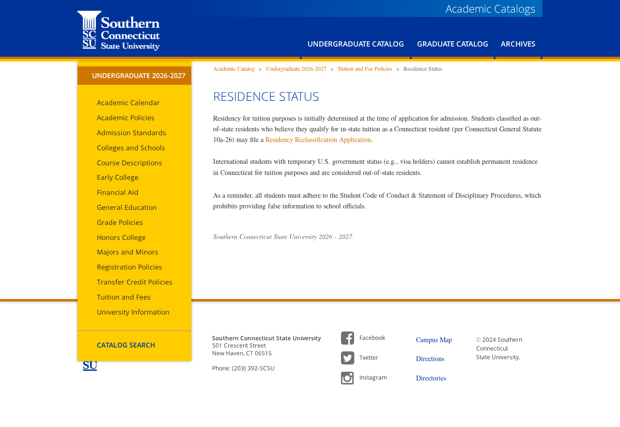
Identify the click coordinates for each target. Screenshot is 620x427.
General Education (127, 207)
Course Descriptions (129, 162)
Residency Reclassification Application (318, 139)
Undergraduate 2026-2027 (139, 75)
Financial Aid (118, 192)
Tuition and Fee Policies (365, 68)
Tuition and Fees (124, 296)
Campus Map (434, 339)
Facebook (372, 337)
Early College (118, 177)
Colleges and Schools (131, 147)
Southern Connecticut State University (119, 31)
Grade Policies (120, 222)
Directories (431, 377)
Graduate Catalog (452, 43)
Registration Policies (129, 266)
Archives (518, 43)
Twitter (368, 357)
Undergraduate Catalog (356, 43)
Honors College (121, 237)
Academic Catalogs (490, 8)
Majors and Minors (127, 251)
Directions (430, 358)
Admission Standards (131, 132)
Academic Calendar (128, 102)
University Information (133, 311)
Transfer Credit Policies (134, 281)
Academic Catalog (234, 68)
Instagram (373, 377)
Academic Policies (126, 117)
